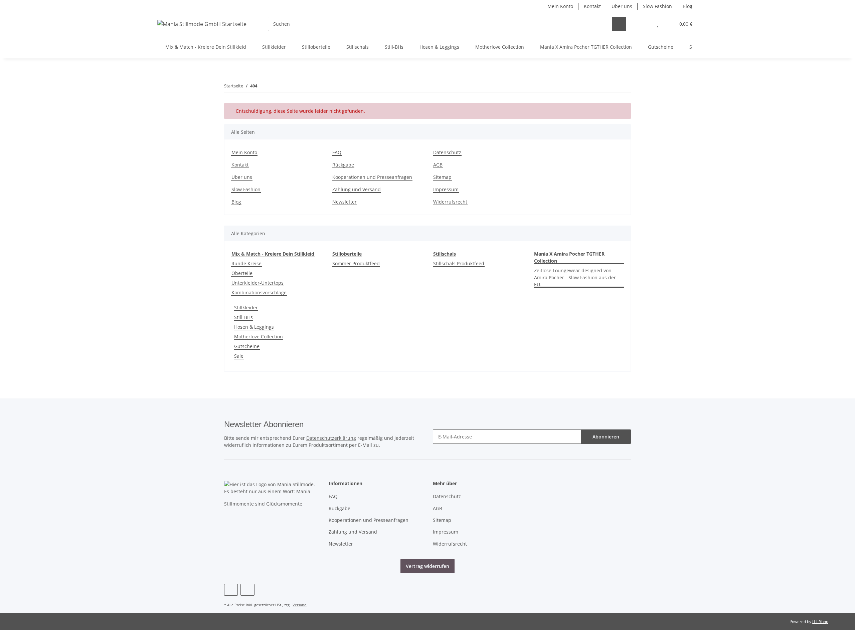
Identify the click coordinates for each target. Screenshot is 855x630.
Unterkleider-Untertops (257, 283)
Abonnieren (605, 436)
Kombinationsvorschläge (259, 292)
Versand (300, 604)
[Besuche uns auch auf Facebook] (231, 590)
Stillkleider (246, 307)
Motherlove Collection (258, 336)
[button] (644, 23)
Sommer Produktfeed (356, 263)
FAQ (336, 152)
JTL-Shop (820, 621)
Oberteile (241, 273)
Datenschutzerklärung (331, 438)
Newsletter (344, 202)
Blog (687, 6)
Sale (238, 356)
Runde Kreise (246, 263)
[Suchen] (619, 24)
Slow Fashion (657, 6)
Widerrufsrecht (450, 202)
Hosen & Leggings (254, 327)
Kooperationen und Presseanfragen (372, 177)
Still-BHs (243, 317)
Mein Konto (560, 6)
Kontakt (592, 6)
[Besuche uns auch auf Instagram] (247, 590)
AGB (438, 165)
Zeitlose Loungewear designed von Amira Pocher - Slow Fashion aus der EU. (575, 277)
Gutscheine (247, 346)
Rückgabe (343, 165)
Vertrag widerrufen (427, 566)
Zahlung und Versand (356, 189)
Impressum (446, 189)
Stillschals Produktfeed (458, 263)
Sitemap (442, 177)
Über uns (622, 6)
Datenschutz (447, 152)
